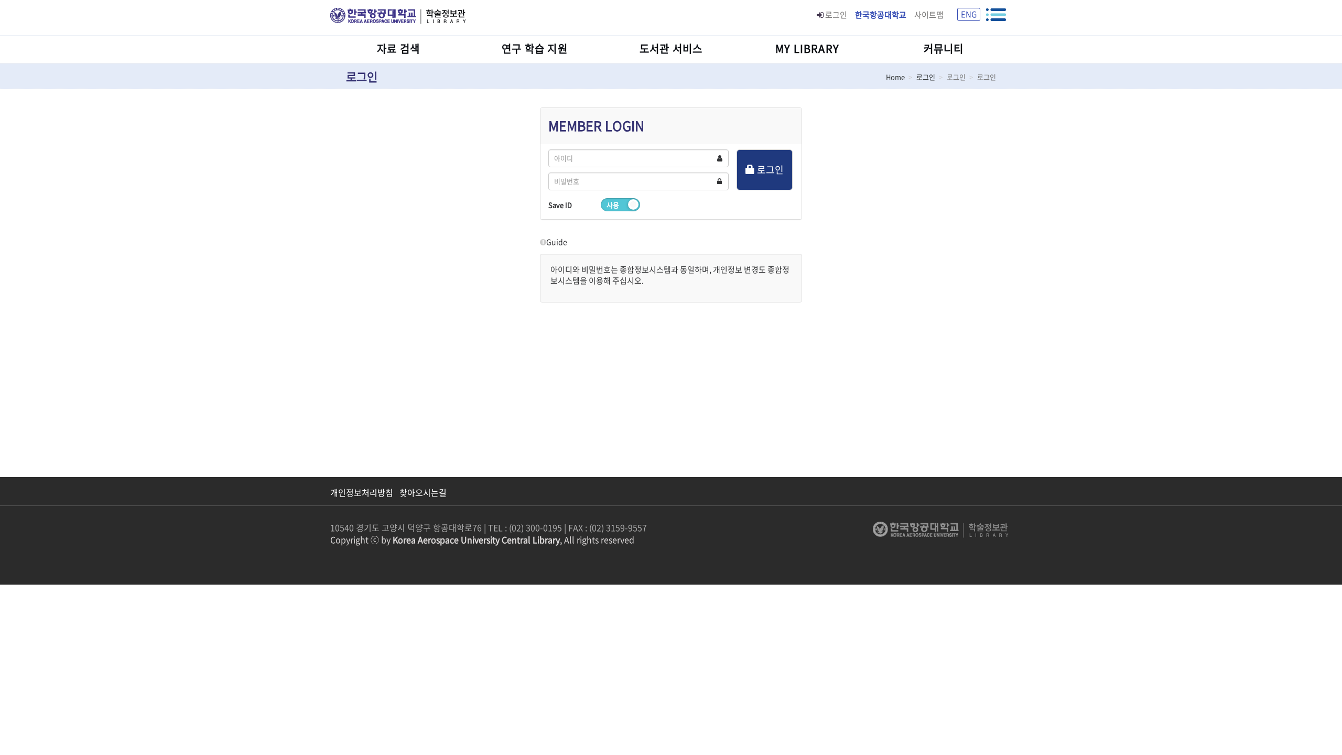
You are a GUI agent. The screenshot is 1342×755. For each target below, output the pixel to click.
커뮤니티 (944, 48)
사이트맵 (929, 14)
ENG (969, 14)
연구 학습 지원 (535, 48)
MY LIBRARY (807, 48)
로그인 (836, 14)
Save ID (560, 205)
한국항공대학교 (880, 14)
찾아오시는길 (423, 493)
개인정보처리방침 (361, 493)
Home (895, 77)
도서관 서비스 (671, 48)
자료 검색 (398, 48)
